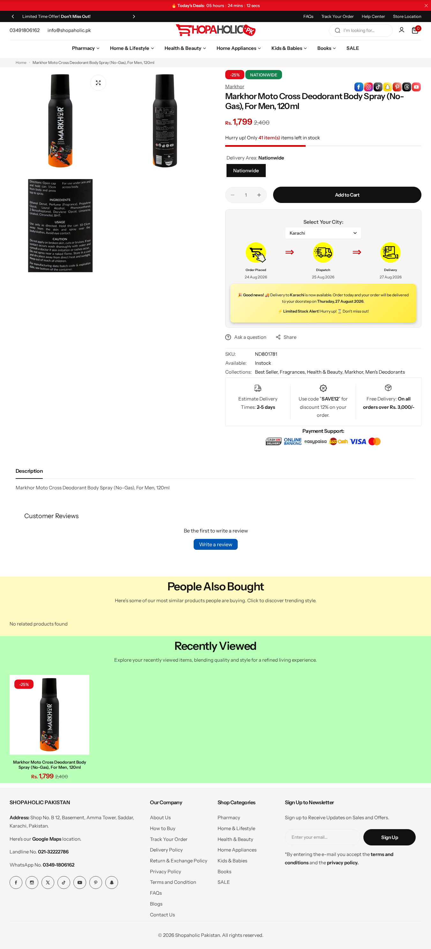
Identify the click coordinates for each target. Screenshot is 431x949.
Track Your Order (337, 16)
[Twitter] (47, 882)
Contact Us (162, 915)
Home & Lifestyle (236, 828)
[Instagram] (32, 882)
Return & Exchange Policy (178, 861)
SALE (224, 882)
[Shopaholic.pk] (216, 30)
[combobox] (361, 30)
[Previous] (13, 16)
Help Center (373, 16)
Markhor (234, 86)
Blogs (156, 904)
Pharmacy (229, 817)
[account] (402, 30)
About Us (160, 817)
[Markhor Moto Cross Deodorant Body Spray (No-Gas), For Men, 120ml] (49, 715)
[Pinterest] (95, 882)
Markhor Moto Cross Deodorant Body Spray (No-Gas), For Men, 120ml (49, 764)
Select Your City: (323, 222)
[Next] (134, 16)
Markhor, (355, 372)
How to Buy (162, 828)
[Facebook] (16, 882)
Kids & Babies (232, 861)
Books (224, 871)
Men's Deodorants (385, 372)
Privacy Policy (165, 871)
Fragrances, (293, 372)
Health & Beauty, (326, 372)
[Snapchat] (111, 882)
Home (21, 62)
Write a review (215, 544)
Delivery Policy (166, 850)
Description (29, 471)
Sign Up (389, 837)
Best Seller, (267, 372)
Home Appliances (237, 850)
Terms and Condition (173, 882)
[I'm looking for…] (338, 30)
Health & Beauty (235, 839)
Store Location (407, 16)
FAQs (308, 16)
